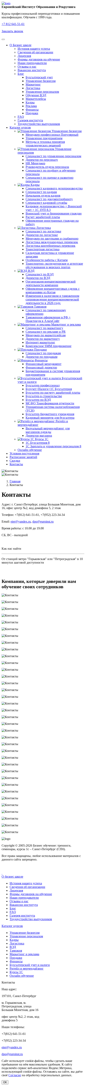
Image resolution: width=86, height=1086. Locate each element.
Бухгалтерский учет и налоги (30, 965)
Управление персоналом (42, 91)
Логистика (33, 88)
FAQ (21, 116)
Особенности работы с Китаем (47, 260)
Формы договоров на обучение (39, 59)
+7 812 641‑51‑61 (13, 24)
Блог (21, 73)
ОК (5, 1082)
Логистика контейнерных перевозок (50, 245)
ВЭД (30, 270)
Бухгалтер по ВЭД (38, 399)
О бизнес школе (12, 876)
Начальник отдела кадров (43, 195)
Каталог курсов (20, 127)
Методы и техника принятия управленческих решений (45, 143)
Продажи (32, 113)
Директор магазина (39, 435)
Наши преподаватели (32, 63)
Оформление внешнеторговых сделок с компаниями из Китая (53, 290)
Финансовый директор (41, 367)
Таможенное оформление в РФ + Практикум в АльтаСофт (48, 319)
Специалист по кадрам (41, 192)
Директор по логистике (42, 235)
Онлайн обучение (30, 450)
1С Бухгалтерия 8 (38, 442)
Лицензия (24, 56)
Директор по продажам (41, 356)
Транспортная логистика (42, 249)
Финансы (32, 109)
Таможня (39, 306)
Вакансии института (32, 70)
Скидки (15, 460)
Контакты (16, 464)
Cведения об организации (35, 52)
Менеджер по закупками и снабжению (52, 238)
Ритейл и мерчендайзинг (27, 968)
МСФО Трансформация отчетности (50, 403)
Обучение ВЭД (36, 95)
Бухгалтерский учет (39, 77)
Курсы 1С (41, 439)
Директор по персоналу (42, 159)
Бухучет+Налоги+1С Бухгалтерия (49, 389)
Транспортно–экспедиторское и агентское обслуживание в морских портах (54, 265)
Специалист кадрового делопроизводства (54, 188)
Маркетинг (33, 84)
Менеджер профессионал (52, 134)
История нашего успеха (34, 48)
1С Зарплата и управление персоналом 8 (53, 446)
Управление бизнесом (41, 81)
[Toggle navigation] (3, 39)
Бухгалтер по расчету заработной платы (53, 392)
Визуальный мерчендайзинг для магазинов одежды (48, 430)
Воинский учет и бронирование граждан (54, 213)
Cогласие (14, 1075)
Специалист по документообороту (49, 199)
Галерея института (30, 120)
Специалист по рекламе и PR (46, 331)
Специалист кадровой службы (46, 202)
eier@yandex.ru (21, 521)
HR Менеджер (35, 163)
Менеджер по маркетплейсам (46, 335)
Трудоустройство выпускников (39, 124)
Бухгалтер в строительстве (44, 396)
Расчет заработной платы (43, 217)
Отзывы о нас (27, 66)
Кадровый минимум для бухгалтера (50, 417)
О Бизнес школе (20, 45)
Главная (15, 481)
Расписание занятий (23, 457)
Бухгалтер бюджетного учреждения (50, 414)
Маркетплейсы (36, 99)
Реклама (31, 106)
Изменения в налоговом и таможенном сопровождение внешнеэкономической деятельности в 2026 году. (52, 299)
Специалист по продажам (43, 353)
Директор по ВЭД (38, 278)
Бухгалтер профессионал (43, 385)
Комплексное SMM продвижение (48, 346)
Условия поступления (24, 453)
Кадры (30, 102)
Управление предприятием (44, 138)
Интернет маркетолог (40, 342)
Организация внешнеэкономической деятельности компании (51, 283)
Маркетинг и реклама (65, 324)
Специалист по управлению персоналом (53, 156)
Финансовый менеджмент (43, 364)
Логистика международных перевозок (52, 242)
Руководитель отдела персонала (47, 167)
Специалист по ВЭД (40, 274)
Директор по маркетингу (43, 339)
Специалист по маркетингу (44, 328)
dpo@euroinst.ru (43, 521)
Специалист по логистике (43, 231)
